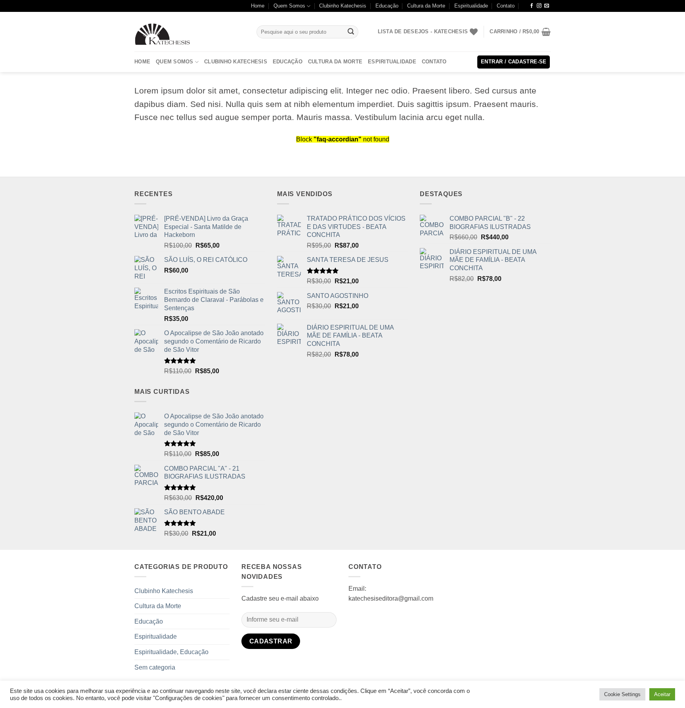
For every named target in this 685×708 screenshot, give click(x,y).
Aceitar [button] (662, 694)
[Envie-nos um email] (546, 6)
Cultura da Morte (426, 6)
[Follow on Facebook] (531, 6)
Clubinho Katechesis (342, 6)
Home (257, 6)
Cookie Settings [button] (622, 694)
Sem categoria (154, 667)
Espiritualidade (471, 6)
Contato (506, 6)
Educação (386, 6)
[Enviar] (351, 32)
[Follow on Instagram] (539, 6)
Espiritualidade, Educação (171, 652)
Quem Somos (289, 6)
